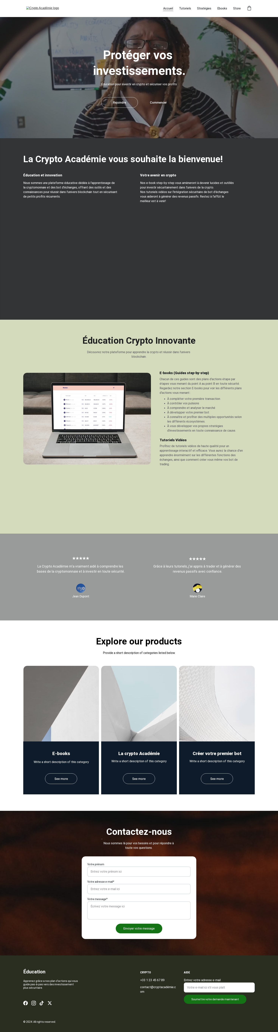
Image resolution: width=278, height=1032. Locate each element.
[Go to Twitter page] (49, 1003)
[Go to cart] (249, 8)
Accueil (168, 8)
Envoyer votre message (139, 928)
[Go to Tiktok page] (41, 1003)
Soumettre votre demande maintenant (215, 999)
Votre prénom (95, 864)
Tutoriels (185, 8)
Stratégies (204, 8)
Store (237, 8)
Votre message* (97, 899)
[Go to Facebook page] (25, 1003)
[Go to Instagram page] (33, 1003)
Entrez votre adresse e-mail (202, 980)
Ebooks (222, 8)
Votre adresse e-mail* (100, 881)
